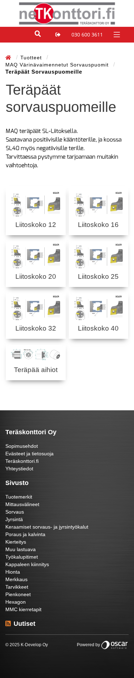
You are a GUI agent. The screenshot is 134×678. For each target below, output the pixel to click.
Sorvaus (14, 512)
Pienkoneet (18, 594)
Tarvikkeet (16, 587)
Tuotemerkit (18, 497)
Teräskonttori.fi (22, 461)
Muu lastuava (20, 549)
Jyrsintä (14, 519)
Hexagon (15, 602)
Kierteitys (15, 542)
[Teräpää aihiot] (35, 354)
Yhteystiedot (19, 468)
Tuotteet (32, 57)
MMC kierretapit (23, 609)
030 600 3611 (87, 34)
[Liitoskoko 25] (98, 255)
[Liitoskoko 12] (35, 204)
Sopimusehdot (21, 446)
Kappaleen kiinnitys (27, 564)
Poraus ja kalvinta (25, 534)
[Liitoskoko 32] (35, 307)
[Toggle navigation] (115, 34)
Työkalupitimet (21, 557)
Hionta (12, 572)
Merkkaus (16, 579)
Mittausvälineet (22, 504)
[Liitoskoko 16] (98, 204)
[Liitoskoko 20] (35, 255)
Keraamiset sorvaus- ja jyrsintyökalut (46, 527)
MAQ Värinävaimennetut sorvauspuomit (57, 65)
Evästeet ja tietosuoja (29, 453)
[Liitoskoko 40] (98, 307)
